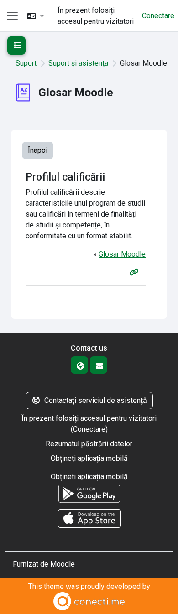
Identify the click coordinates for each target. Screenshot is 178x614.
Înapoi (37, 150)
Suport (26, 63)
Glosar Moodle (122, 254)
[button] (35, 15)
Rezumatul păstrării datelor (89, 443)
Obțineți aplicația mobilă (89, 458)
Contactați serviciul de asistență (95, 400)
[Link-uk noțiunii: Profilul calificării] (135, 272)
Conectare (158, 15)
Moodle (62, 564)
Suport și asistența (78, 63)
